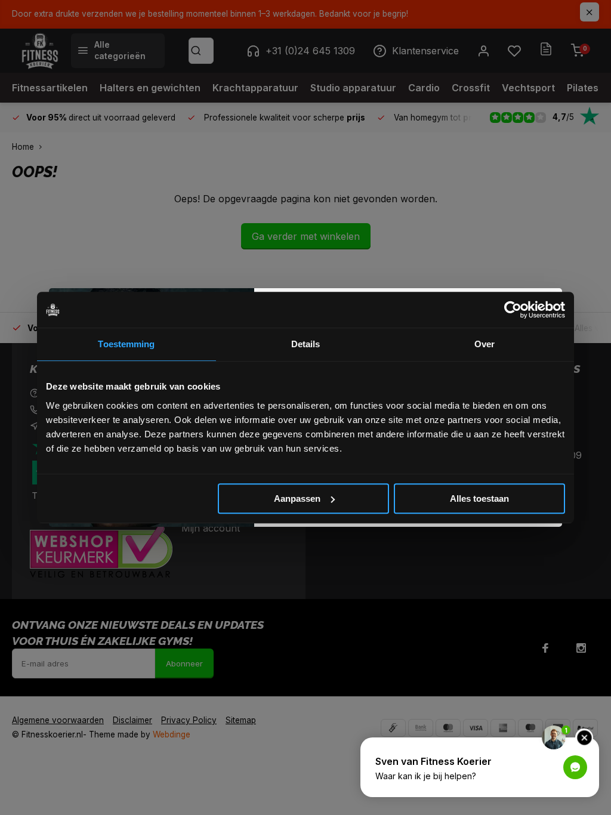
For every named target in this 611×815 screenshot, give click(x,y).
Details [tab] (305, 344)
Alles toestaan (479, 498)
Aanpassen (297, 498)
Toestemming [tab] (126, 344)
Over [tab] (484, 344)
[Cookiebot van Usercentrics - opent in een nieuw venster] (513, 310)
